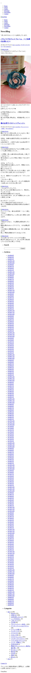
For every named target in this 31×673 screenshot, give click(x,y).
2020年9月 (11, 360)
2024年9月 (11, 275)
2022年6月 (11, 321)
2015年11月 (11, 467)
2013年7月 (11, 516)
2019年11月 (11, 378)
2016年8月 (11, 450)
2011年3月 (11, 564)
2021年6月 (11, 344)
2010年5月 (11, 583)
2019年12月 (11, 377)
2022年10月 (11, 314)
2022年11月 (11, 312)
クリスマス (14, 633)
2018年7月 (11, 408)
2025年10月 (11, 263)
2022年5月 (11, 323)
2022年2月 (11, 329)
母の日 (13, 651)
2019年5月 (11, 389)
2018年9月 (11, 404)
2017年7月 (11, 430)
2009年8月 (11, 599)
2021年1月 (11, 353)
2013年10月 (11, 511)
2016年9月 (11, 448)
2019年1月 (11, 397)
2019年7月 (11, 386)
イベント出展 (15, 629)
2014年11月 (11, 489)
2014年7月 (11, 494)
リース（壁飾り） (16, 642)
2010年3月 (11, 586)
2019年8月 (11, 384)
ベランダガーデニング (18, 640)
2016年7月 (11, 452)
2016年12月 (11, 443)
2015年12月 (11, 465)
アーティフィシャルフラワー (20, 626)
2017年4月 (11, 435)
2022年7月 (11, 320)
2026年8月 (11, 255)
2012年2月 (11, 548)
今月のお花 (14, 644)
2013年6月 (11, 518)
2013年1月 (11, 527)
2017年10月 (11, 424)
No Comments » (7, 46)
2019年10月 (11, 380)
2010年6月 (11, 581)
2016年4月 (11, 458)
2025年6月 (11, 268)
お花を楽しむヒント (17, 617)
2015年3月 (11, 481)
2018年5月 (11, 412)
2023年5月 (11, 301)
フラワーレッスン (16, 637)
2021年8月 (11, 340)
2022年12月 (11, 310)
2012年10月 (11, 533)
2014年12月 (11, 487)
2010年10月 (11, 573)
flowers (13, 613)
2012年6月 (11, 540)
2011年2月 (11, 566)
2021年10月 (11, 336)
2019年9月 (11, 382)
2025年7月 (11, 266)
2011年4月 (11, 562)
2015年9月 (11, 470)
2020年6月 (11, 366)
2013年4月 (11, 522)
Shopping (6, 10)
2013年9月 (11, 513)
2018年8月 (11, 406)
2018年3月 (11, 415)
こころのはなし (16, 618)
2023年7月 (11, 298)
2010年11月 (11, 572)
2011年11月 (11, 553)
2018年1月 (11, 419)
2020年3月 (11, 371)
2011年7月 (11, 557)
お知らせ (14, 615)
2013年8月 (11, 515)
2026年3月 (11, 257)
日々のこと (14, 649)
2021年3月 (11, 349)
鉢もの (13, 657)
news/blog (17, 45)
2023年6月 (11, 299)
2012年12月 (11, 529)
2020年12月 (11, 355)
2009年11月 (11, 594)
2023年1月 (11, 309)
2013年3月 (11, 524)
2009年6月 (11, 603)
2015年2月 (11, 483)
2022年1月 (11, 331)
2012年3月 (11, 546)
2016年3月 (11, 459)
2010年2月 (11, 588)
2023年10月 (11, 292)
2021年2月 (11, 351)
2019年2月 (11, 395)
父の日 (13, 653)
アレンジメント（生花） (18, 624)
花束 (12, 655)
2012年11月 (11, 531)
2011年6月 (11, 559)
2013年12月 (11, 507)
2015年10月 (11, 469)
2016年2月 (11, 461)
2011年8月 (11, 555)
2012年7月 (11, 538)
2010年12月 (11, 570)
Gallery (6, 9)
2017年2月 (11, 439)
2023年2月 (11, 307)
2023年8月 (11, 296)
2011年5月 (11, 561)
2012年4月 (11, 544)
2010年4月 (11, 584)
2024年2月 (11, 287)
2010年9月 (11, 575)
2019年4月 (11, 391)
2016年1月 (11, 463)
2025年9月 (11, 264)
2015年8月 (11, 472)
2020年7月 (11, 364)
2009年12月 (11, 592)
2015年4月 (11, 480)
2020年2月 (11, 373)
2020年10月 (11, 358)
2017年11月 (11, 423)
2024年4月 (11, 285)
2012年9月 (11, 535)
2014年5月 (11, 498)
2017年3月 (11, 437)
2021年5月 (11, 345)
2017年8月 (11, 428)
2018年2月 (11, 417)
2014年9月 (11, 492)
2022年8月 (11, 318)
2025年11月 (11, 261)
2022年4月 (11, 325)
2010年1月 (11, 590)
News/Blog (7, 12)
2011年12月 (11, 551)
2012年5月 (11, 542)
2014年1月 (11, 505)
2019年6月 (11, 388)
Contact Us (4, 663)
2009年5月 (11, 605)
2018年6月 (11, 410)
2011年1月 (11, 568)
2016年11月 (11, 445)
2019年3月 (11, 393)
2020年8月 (11, 362)
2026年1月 (11, 259)
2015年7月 (11, 474)
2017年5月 (11, 434)
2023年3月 (11, 305)
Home (5, 6)
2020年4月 (11, 369)
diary (14, 45)
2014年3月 (11, 502)
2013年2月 (11, 526)
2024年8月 (11, 277)
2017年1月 (11, 441)
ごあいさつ (14, 620)
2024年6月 (11, 281)
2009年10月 (11, 595)
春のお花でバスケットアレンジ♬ (13, 123)
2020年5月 (11, 367)
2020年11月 (11, 356)
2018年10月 (11, 402)
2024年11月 (11, 272)
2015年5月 (11, 478)
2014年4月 (11, 500)
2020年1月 (11, 375)
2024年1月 (11, 288)
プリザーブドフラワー (18, 638)
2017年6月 (11, 432)
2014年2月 (11, 504)
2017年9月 (11, 426)
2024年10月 (11, 274)
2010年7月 (11, 579)
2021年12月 (11, 332)
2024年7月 (11, 279)
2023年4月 (11, 303)
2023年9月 (11, 294)
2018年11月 (11, 401)
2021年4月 (11, 347)
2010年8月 (11, 577)
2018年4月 (11, 413)
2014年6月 (11, 496)
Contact (6, 14)
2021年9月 (11, 338)
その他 (13, 622)
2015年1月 (11, 485)
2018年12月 (11, 399)
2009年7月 (11, 601)
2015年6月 (11, 476)
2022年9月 (11, 316)
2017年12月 (11, 421)
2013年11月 (11, 509)
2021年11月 (11, 334)
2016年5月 (11, 456)
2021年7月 (11, 342)
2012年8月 (11, 537)
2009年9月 (11, 597)
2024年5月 (11, 283)
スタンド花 (14, 635)
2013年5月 (11, 520)
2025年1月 (11, 270)
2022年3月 (11, 327)
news (9, 659)
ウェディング (15, 631)
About (6, 7)
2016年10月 (11, 446)
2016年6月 (11, 454)
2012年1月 (11, 549)
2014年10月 (11, 491)
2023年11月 (11, 290)
